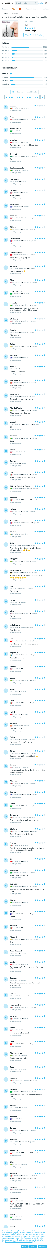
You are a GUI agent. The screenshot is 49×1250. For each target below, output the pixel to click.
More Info (42, 1246)
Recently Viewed (32, 9)
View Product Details (33, 35)
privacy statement (8, 1234)
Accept (24, 1246)
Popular (5, 9)
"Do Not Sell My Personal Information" (18, 1242)
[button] (36, 3)
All (13, 92)
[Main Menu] (2, 3)
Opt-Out (33, 1246)
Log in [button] (40, 3)
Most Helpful (32, 92)
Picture (20, 92)
